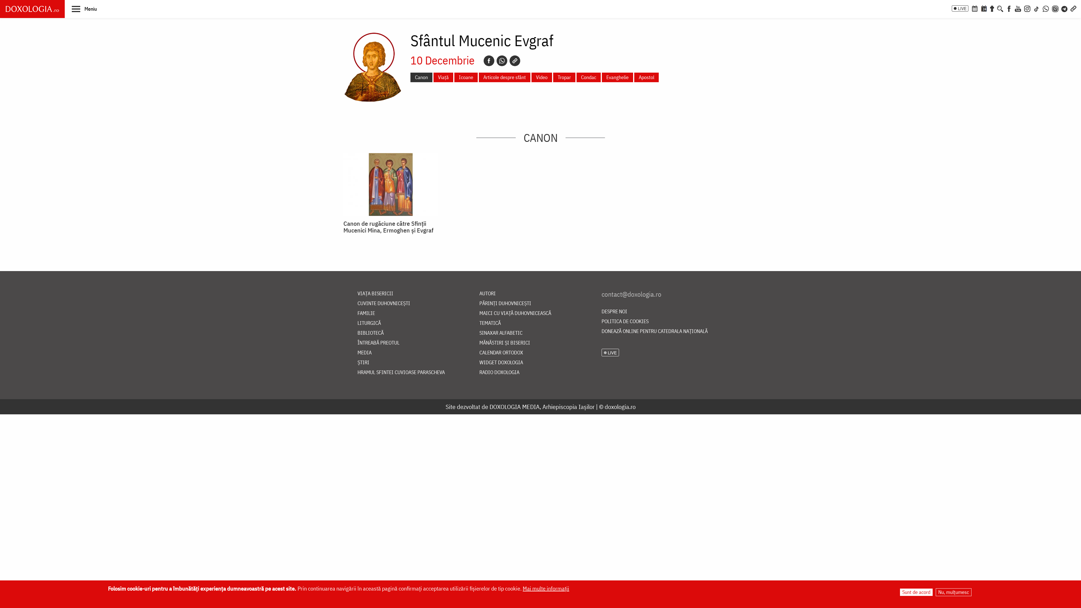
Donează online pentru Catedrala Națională (655, 331)
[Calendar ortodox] (975, 8)
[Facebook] (1009, 8)
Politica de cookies (625, 322)
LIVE (962, 8)
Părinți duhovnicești (505, 304)
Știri (363, 363)
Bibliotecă (371, 333)
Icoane (466, 77)
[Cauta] (1000, 8)
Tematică (490, 323)
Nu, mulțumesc (953, 592)
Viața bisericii (375, 294)
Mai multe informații (546, 588)
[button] (84, 8)
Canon (421, 77)
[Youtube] (1018, 8)
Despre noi (614, 312)
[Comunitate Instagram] (1055, 8)
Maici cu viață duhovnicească (515, 313)
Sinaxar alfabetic (500, 333)
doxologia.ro (620, 407)
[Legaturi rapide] (1073, 8)
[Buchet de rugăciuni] (992, 8)
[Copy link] (515, 60)
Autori (487, 294)
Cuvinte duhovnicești (384, 304)
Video (542, 77)
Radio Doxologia (499, 372)
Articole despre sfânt (504, 77)
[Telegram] (1065, 8)
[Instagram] (1027, 8)
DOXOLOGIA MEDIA (515, 407)
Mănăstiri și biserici (504, 343)
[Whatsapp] (502, 60)
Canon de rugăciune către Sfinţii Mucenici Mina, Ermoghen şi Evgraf (388, 227)
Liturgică (369, 323)
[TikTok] (1036, 8)
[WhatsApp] (1046, 8)
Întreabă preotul (378, 343)
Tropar (564, 77)
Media (365, 353)
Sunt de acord (916, 592)
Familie (366, 313)
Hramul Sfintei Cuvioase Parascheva (401, 372)
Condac (588, 77)
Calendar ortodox (501, 353)
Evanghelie (617, 77)
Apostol (646, 77)
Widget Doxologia (501, 363)
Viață (443, 77)
